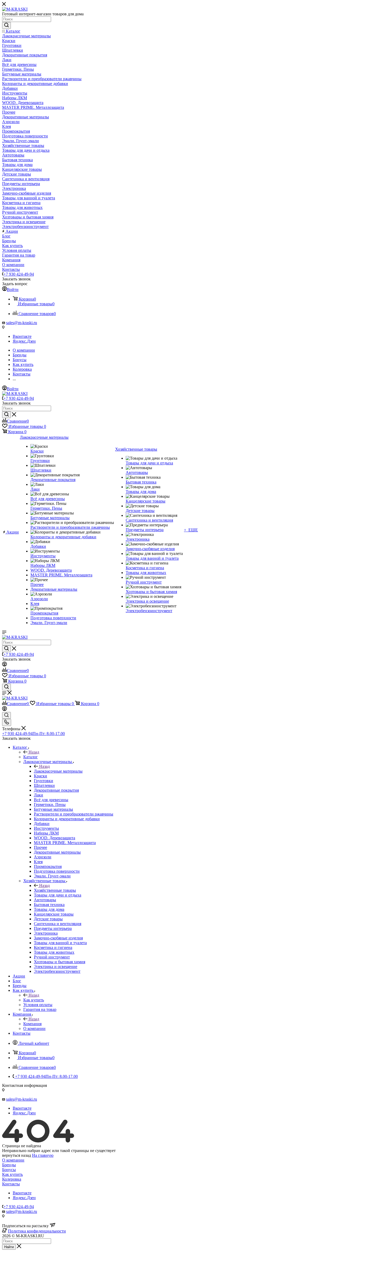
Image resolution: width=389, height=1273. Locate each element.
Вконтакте (22, 336)
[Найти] (6, 25)
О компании (13, 1160)
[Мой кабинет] (4, 665)
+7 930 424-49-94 (18, 274)
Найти (9, 1247)
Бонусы (9, 1169)
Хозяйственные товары (55, 890)
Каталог (30, 757)
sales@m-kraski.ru (21, 322)
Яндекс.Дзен (24, 341)
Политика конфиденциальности (37, 1231)
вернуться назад (16, 1155)
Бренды (9, 1165)
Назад (34, 752)
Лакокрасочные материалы (58, 771)
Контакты (11, 1184)
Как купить (33, 1000)
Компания (32, 1023)
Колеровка (11, 1179)
